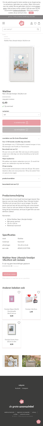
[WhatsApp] (38, 422)
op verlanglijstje (19, 130)
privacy (34, 412)
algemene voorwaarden (23, 412)
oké (31, 13)
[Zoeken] (38, 29)
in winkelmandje (19, 122)
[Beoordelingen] (21, 97)
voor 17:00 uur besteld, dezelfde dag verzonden (22, 16)
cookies (15, 414)
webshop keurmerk (9, 412)
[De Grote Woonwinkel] (21, 23)
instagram (25, 388)
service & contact (25, 414)
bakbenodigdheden (19, 10)
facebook (17, 388)
